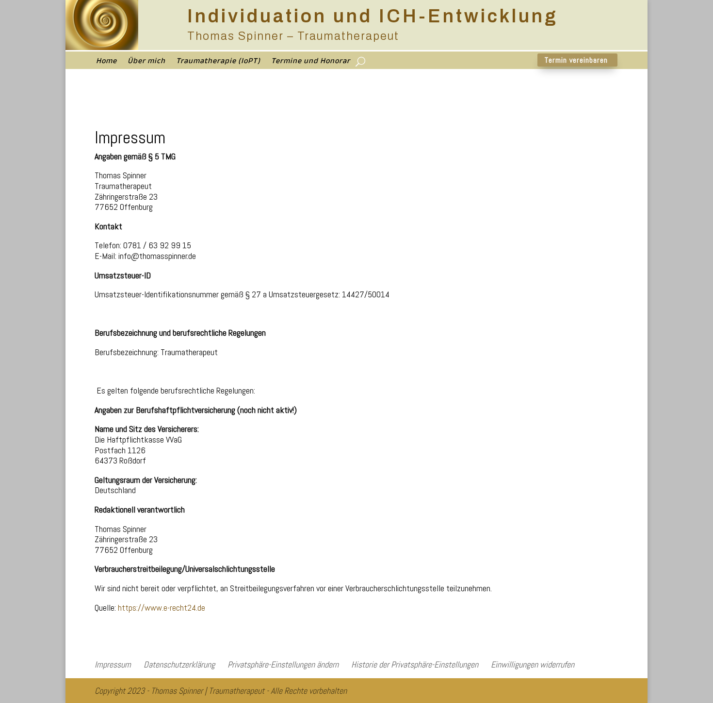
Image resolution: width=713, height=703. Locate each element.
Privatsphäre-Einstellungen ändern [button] (283, 664)
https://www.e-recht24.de (161, 607)
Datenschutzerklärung (179, 664)
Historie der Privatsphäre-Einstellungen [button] (414, 664)
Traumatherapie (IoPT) (218, 64)
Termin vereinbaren (576, 60)
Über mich (146, 64)
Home (106, 64)
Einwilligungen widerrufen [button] (532, 664)
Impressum (113, 664)
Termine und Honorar (310, 64)
